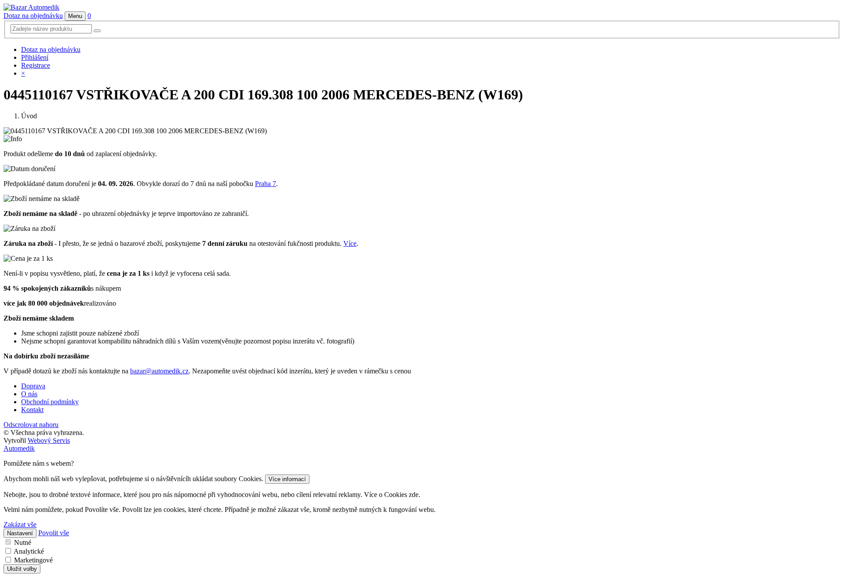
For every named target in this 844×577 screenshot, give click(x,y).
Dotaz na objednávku (33, 15)
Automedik (19, 448)
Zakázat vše (20, 524)
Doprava (33, 386)
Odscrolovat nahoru (31, 424)
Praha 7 (265, 183)
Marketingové (33, 560)
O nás (29, 394)
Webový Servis (49, 440)
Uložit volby (22, 569)
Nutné (22, 542)
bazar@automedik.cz (159, 371)
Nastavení (20, 533)
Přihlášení (34, 57)
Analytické (29, 551)
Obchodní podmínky (50, 401)
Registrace (35, 65)
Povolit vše (53, 533)
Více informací (287, 479)
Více (350, 243)
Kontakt (32, 409)
